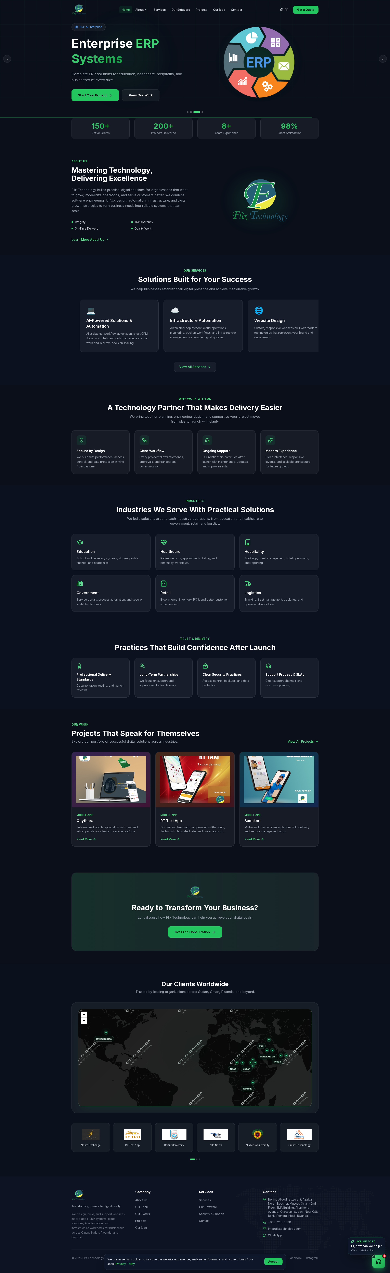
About (139, 9)
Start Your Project (92, 95)
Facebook (295, 1258)
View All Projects (301, 736)
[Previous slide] (7, 59)
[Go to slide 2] (191, 112)
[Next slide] (383, 59)
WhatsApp (275, 1235)
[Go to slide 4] (200, 112)
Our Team (141, 1207)
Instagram (312, 1258)
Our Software (180, 9)
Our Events (142, 1214)
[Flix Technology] (79, 9)
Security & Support (211, 1214)
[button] (84, 1009)
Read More (84, 833)
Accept (273, 1261)
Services (160, 9)
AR (286, 9)
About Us (141, 1200)
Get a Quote (305, 9)
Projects (201, 9)
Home (126, 9)
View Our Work (141, 95)
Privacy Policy (125, 1263)
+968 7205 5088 (279, 1222)
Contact (236, 9)
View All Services (192, 361)
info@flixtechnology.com (284, 1228)
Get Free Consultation (192, 926)
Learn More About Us (88, 239)
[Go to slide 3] (194, 112)
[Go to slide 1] (187, 112)
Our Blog (219, 9)
